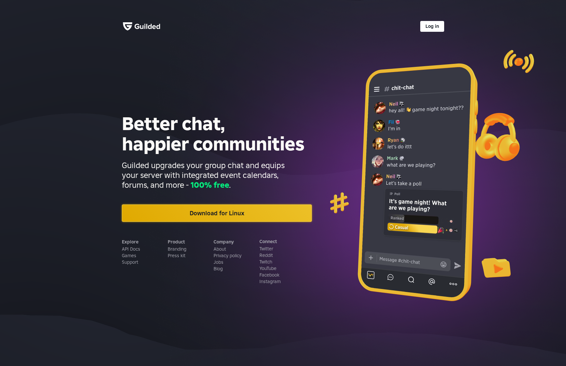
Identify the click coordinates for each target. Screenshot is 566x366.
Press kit (176, 255)
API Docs (131, 249)
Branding (177, 249)
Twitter (266, 248)
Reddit (266, 255)
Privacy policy (227, 255)
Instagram (270, 281)
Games (129, 255)
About (220, 249)
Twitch (265, 261)
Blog (218, 268)
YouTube (267, 268)
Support (130, 262)
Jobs (218, 262)
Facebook (269, 275)
